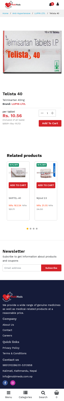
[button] (27, 229)
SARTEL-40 (15, 198)
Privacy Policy (11, 347)
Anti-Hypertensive (21, 13)
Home (5, 13)
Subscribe (51, 268)
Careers (7, 335)
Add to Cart (18, 185)
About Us (8, 324)
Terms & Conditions (14, 353)
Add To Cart (50, 123)
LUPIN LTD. (39, 13)
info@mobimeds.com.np (17, 376)
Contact (7, 330)
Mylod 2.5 (42, 198)
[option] (32, 51)
